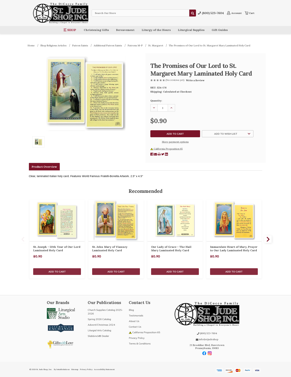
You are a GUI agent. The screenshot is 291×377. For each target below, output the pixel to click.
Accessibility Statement (104, 369)
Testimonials (136, 315)
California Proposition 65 (168, 148)
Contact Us (135, 326)
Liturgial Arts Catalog (99, 330)
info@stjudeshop (208, 339)
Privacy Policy (137, 337)
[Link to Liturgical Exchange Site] (61, 327)
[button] (70, 30)
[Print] (159, 154)
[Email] (155, 154)
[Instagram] (209, 353)
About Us (134, 321)
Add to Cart (57, 271)
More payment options (175, 141)
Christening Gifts (96, 30)
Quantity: (156, 100)
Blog (131, 309)
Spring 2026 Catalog (99, 319)
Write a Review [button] (195, 80)
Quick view (57, 220)
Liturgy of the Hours (156, 30)
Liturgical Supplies (191, 30)
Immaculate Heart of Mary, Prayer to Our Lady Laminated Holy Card (234, 248)
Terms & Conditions (140, 343)
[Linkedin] (166, 154)
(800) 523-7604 (208, 333)
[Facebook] (151, 154)
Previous (23, 239)
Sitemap (74, 369)
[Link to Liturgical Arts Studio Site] (61, 313)
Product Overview (44, 166)
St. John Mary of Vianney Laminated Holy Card (109, 248)
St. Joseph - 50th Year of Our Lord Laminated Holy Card (56, 248)
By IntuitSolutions (62, 369)
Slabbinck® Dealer (98, 335)
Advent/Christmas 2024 (101, 324)
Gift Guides (220, 30)
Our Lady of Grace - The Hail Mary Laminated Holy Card (171, 248)
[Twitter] (162, 154)
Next (268, 239)
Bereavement (125, 30)
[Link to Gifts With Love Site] (61, 343)
